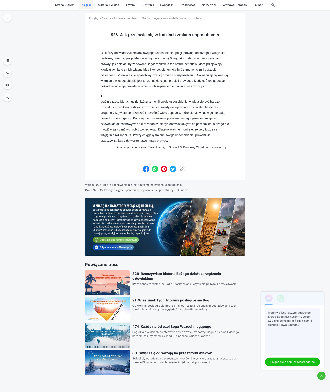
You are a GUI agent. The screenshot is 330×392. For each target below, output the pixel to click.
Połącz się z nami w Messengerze (293, 362)
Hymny (130, 5)
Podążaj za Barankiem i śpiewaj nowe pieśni (113, 18)
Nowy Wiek (209, 5)
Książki (86, 5)
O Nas (259, 5)
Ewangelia (166, 5)
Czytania (148, 5)
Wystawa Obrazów (235, 5)
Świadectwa (188, 5)
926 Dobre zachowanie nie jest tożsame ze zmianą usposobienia (139, 184)
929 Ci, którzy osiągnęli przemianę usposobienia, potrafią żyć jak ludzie (140, 190)
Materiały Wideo (108, 5)
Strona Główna (64, 5)
